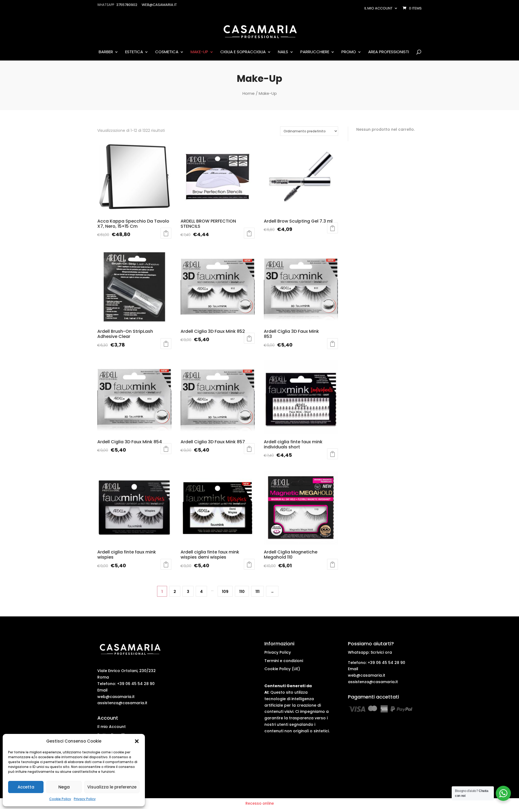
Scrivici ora (381, 652)
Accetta (26, 787)
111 (257, 591)
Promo (348, 52)
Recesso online (259, 803)
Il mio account (378, 8)
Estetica (134, 52)
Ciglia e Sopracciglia (243, 52)
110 (242, 591)
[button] (136, 741)
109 (225, 591)
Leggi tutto (166, 233)
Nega (64, 787)
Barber (106, 52)
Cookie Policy (60, 799)
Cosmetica (166, 52)
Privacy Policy (85, 799)
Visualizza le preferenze (112, 787)
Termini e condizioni (283, 660)
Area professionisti (388, 52)
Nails (283, 52)
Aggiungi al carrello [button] (249, 233)
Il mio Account (111, 726)
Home (248, 93)
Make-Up (199, 52)
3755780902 (126, 4)
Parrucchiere (314, 52)
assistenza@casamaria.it (122, 703)
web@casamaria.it (116, 696)
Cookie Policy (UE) (282, 669)
